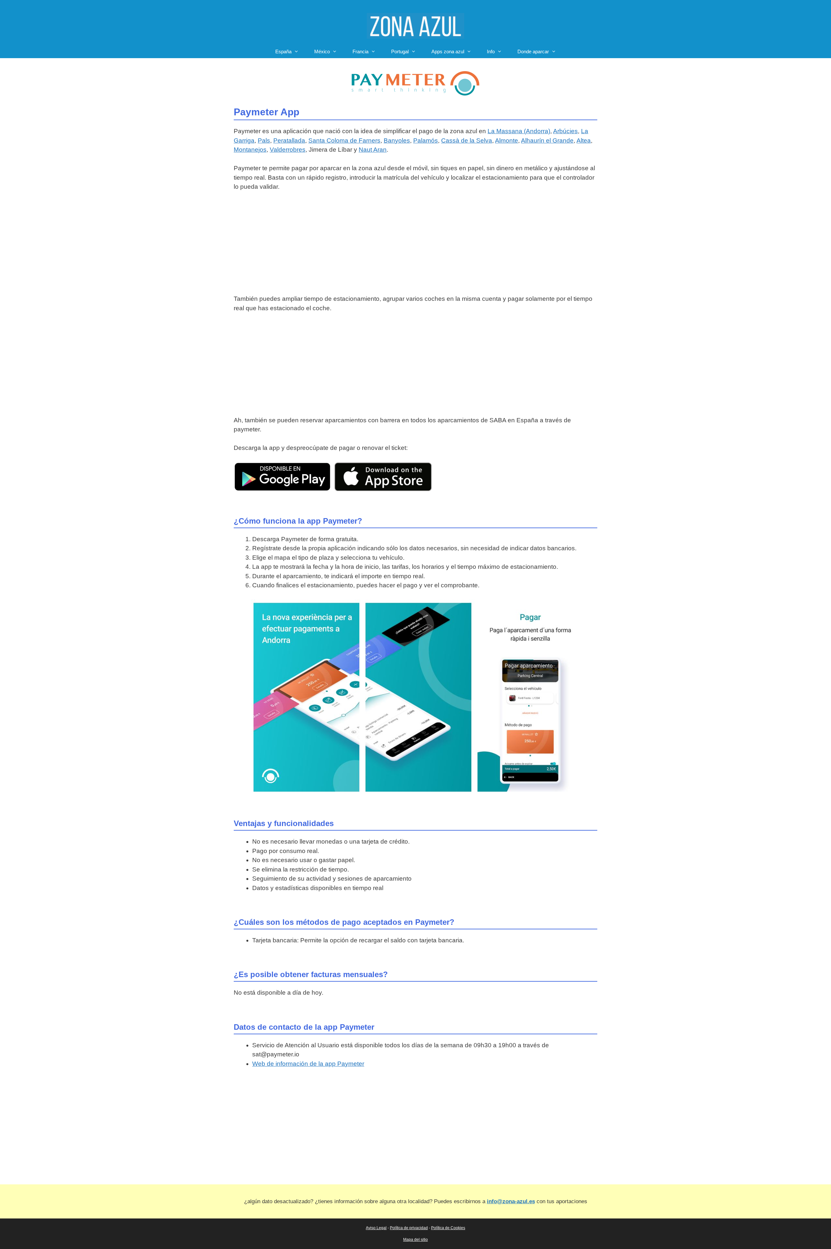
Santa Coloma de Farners (344, 140)
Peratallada (289, 140)
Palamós (425, 140)
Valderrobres (287, 149)
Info (491, 51)
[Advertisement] (415, 246)
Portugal (400, 51)
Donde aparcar (533, 51)
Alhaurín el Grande (547, 140)
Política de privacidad (409, 1228)
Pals (264, 140)
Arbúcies (565, 131)
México (322, 51)
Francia (360, 51)
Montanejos (250, 149)
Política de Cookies (448, 1228)
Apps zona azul (447, 51)
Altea (584, 140)
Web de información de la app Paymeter (308, 1063)
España (283, 51)
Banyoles (397, 140)
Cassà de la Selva (466, 140)
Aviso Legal (376, 1228)
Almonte (506, 140)
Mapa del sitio (415, 1239)
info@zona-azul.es (511, 1201)
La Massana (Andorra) (519, 131)
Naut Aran (373, 149)
